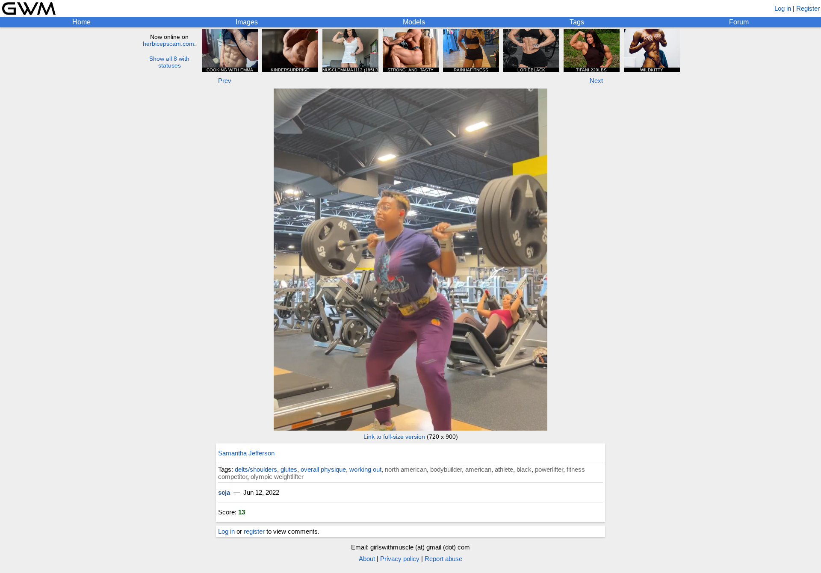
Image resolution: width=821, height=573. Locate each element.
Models (414, 22)
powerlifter (549, 469)
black (524, 469)
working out (365, 469)
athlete (504, 469)
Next (596, 80)
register (254, 531)
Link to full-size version (394, 436)
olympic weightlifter (277, 476)
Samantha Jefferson (246, 453)
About (367, 558)
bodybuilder (446, 469)
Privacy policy (399, 558)
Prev (224, 80)
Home (81, 22)
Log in (782, 8)
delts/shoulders (256, 469)
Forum (739, 22)
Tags (577, 22)
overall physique (323, 469)
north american (406, 469)
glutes (289, 469)
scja (224, 492)
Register (808, 8)
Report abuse (443, 558)
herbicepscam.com (168, 43)
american (478, 469)
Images (247, 22)
